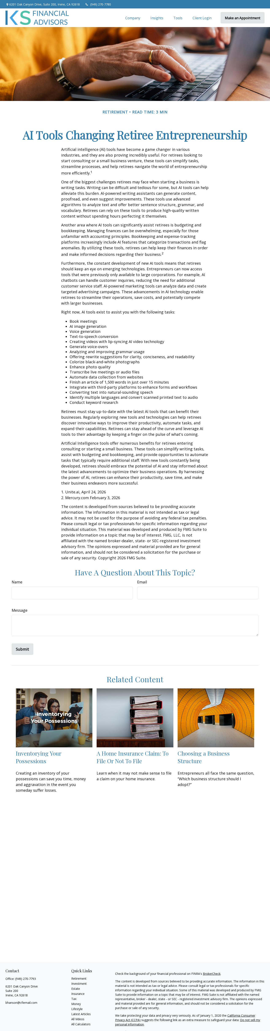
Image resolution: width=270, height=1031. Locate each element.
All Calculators (80, 1024)
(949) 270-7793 (25, 979)
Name (17, 581)
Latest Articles (81, 1014)
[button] (132, 17)
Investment (79, 984)
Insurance (78, 994)
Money (76, 1004)
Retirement (78, 979)
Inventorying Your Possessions (38, 757)
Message (19, 610)
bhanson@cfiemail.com (21, 1003)
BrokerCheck (211, 974)
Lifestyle (77, 1009)
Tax (73, 999)
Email (142, 581)
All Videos (77, 1019)
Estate (75, 989)
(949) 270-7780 (100, 4)
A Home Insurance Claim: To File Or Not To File (133, 757)
